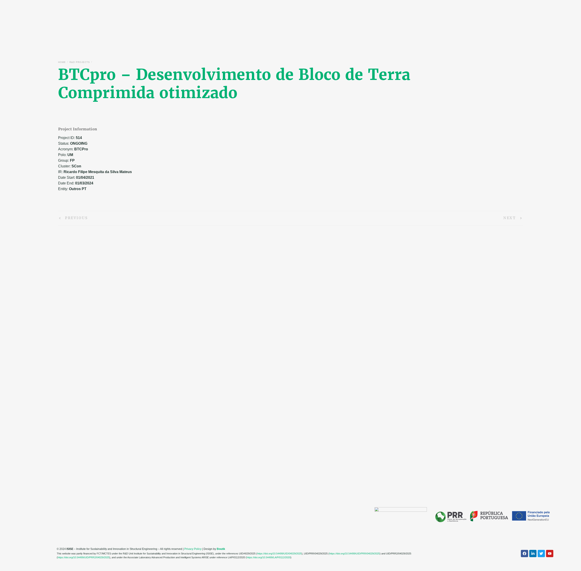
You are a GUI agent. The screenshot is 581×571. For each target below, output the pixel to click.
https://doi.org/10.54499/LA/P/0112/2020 (268, 557)
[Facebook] (524, 553)
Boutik (221, 549)
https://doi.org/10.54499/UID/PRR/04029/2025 (354, 553)
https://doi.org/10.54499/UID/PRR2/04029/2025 (83, 557)
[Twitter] (541, 553)
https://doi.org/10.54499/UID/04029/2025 (279, 553)
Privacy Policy (193, 549)
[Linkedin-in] (533, 553)
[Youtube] (549, 553)
